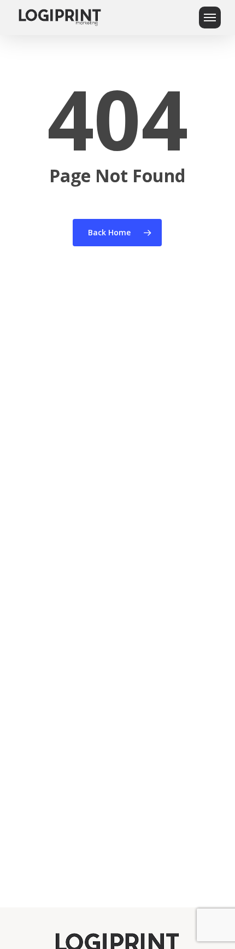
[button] (210, 17)
